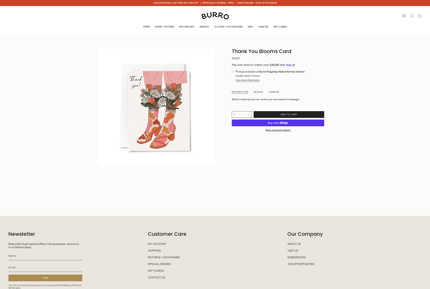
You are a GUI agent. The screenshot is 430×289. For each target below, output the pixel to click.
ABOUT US (294, 244)
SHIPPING (154, 250)
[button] (147, 27)
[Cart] (419, 16)
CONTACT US (156, 277)
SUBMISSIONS (296, 257)
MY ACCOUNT (157, 244)
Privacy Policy (62, 285)
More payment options (278, 130)
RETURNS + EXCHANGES (164, 257)
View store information (247, 80)
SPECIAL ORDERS (159, 264)
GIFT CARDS (156, 270)
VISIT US (292, 250)
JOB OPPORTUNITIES (300, 264)
